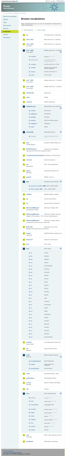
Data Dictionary (16, 13)
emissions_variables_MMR (37, 186)
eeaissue (33, 120)
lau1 (27, 244)
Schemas (5, 28)
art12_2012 (29, 39)
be (31, 256)
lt (31, 301)
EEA (10, 1)
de (31, 269)
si (31, 330)
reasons (33, 71)
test (27, 389)
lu (31, 304)
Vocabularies (7, 31)
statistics (33, 419)
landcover (29, 239)
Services (5, 34)
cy (31, 262)
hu (31, 291)
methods (33, 67)
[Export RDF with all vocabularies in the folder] (60, 52)
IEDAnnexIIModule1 (32, 208)
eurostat (29, 160)
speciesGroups (35, 368)
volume (33, 430)
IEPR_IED (29, 227)
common (29, 102)
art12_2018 (29, 44)
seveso (28, 382)
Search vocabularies (28, 30)
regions (33, 364)
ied (27, 203)
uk (31, 337)
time (32, 423)
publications (30, 378)
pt (31, 321)
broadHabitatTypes (36, 361)
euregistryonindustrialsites (35, 155)
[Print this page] (52, 1)
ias (27, 199)
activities (33, 56)
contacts (33, 110)
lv (31, 308)
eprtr (27, 142)
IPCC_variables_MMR (36, 189)
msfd (28, 355)
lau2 (27, 248)
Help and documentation (9, 16)
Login (49, 1)
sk (31, 334)
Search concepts (41, 30)
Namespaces (6, 37)
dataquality (30, 132)
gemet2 (28, 177)
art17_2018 (29, 86)
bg (31, 259)
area (32, 401)
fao (27, 164)
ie (31, 295)
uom (27, 393)
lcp (27, 348)
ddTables (33, 117)
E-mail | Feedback (8, 451)
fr (31, 288)
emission (33, 409)
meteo (32, 416)
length (32, 412)
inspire (28, 233)
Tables (5, 22)
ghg (27, 181)
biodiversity (30, 93)
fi (31, 285)
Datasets (5, 19)
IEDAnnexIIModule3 (32, 214)
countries (33, 64)
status (32, 126)
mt (31, 311)
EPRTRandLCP (31, 149)
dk (31, 272)
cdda (28, 97)
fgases (28, 171)
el (31, 278)
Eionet (10, 13)
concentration (34, 404)
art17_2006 (29, 50)
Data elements (7, 25)
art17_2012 (29, 80)
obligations (34, 123)
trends (32, 75)
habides (29, 194)
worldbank (29, 441)
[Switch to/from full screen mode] (54, 1)
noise (28, 373)
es (31, 282)
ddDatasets (34, 114)
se (31, 327)
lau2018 (28, 342)
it (31, 298)
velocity (33, 426)
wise (27, 435)
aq (27, 35)
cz (31, 266)
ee (31, 275)
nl (31, 314)
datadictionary (31, 106)
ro (31, 324)
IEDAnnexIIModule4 (32, 220)
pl (31, 317)
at (31, 253)
